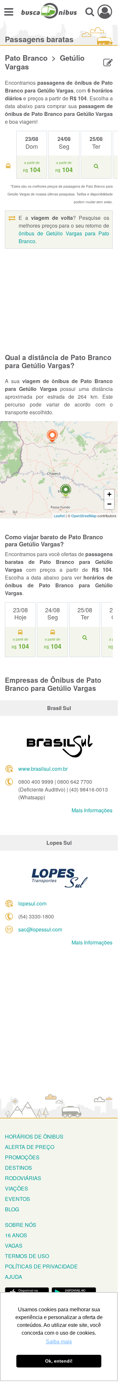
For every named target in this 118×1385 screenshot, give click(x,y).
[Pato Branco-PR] (52, 437)
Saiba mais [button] (59, 1341)
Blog (12, 1209)
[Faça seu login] (105, 11)
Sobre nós (20, 1225)
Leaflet (59, 515)
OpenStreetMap (83, 515)
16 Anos (16, 1235)
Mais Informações (92, 810)
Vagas (14, 1245)
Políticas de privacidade (41, 1266)
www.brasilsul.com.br (43, 768)
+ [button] (109, 494)
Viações (16, 1188)
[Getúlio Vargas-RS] (65, 491)
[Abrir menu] (8, 11)
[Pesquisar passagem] (90, 11)
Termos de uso (27, 1256)
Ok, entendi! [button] (59, 1361)
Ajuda (13, 1276)
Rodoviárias (23, 1178)
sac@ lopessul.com (40, 929)
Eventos (17, 1199)
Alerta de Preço (29, 1147)
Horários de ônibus (34, 1136)
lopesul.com (32, 903)
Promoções (22, 1157)
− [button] (109, 504)
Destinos (18, 1167)
